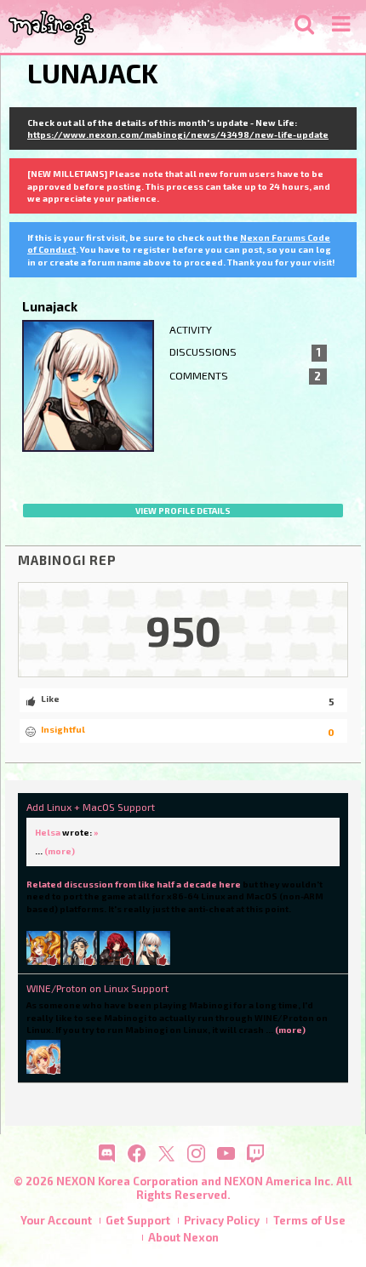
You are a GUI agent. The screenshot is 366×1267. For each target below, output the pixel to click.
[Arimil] (43, 1056)
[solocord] (117, 947)
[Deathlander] (153, 947)
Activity (190, 329)
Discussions (245, 352)
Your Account (56, 1220)
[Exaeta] (80, 947)
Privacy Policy (222, 1220)
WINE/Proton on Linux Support (97, 988)
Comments (245, 376)
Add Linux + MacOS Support (90, 807)
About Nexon (183, 1237)
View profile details (183, 510)
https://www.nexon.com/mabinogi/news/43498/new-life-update (178, 134)
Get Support (138, 1220)
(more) (59, 851)
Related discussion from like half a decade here (133, 884)
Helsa (47, 832)
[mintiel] (43, 947)
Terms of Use (309, 1220)
